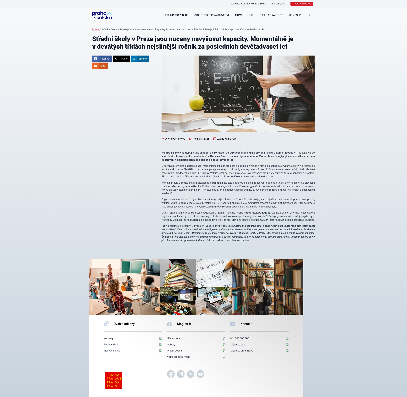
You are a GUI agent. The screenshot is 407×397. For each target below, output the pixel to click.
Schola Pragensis (271, 15)
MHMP (239, 15)
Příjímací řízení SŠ (176, 15)
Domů (95, 29)
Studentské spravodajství (211, 15)
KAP (251, 15)
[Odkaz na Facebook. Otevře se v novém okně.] (171, 374)
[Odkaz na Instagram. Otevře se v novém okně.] (181, 374)
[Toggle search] (311, 15)
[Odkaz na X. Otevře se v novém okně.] (190, 374)
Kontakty (295, 15)
